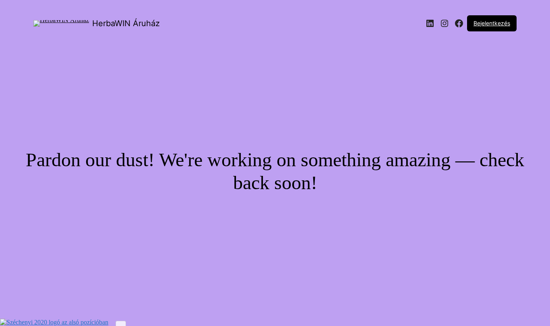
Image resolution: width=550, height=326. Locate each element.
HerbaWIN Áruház (126, 23)
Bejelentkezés (491, 23)
